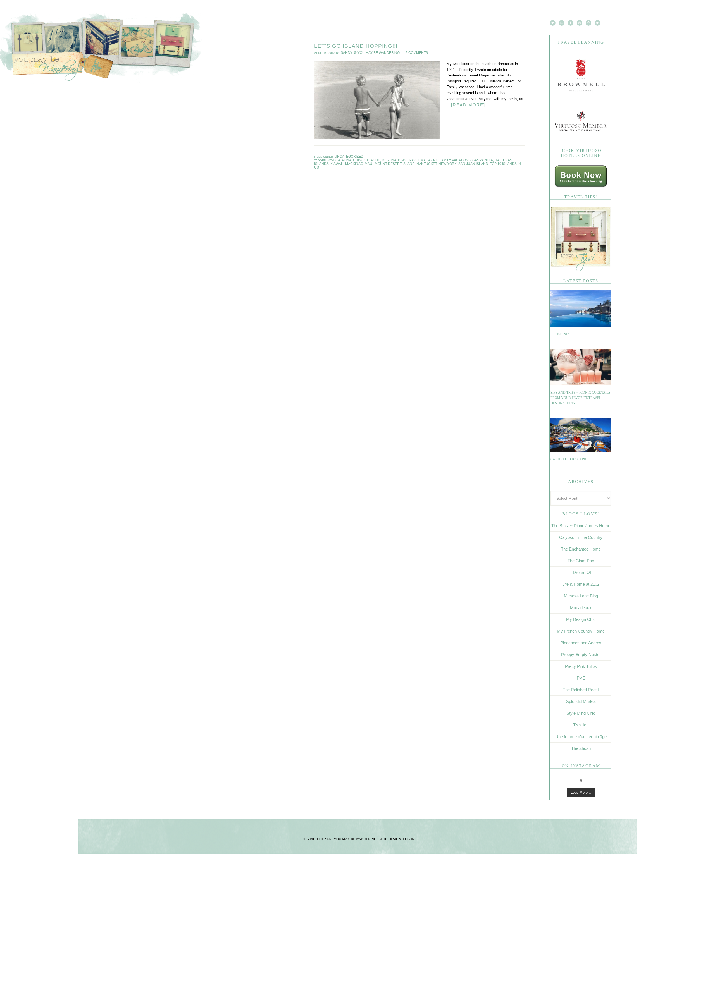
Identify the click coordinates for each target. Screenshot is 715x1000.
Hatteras (479, 158)
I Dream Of (581, 572)
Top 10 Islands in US (452, 161)
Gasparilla (462, 158)
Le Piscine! (559, 334)
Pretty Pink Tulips (581, 666)
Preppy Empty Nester (581, 654)
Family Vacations (438, 158)
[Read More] (466, 104)
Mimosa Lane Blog (581, 596)
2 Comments (406, 52)
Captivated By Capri (568, 459)
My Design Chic (580, 619)
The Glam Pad (581, 560)
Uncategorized (347, 155)
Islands (495, 158)
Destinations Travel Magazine (399, 158)
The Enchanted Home (581, 549)
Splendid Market (581, 701)
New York (400, 161)
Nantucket (383, 161)
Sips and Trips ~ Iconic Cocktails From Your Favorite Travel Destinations (580, 398)
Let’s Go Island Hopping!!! (355, 46)
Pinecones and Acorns (580, 642)
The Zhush (581, 748)
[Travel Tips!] (580, 270)
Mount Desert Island (356, 161)
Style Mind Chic (580, 713)
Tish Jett (580, 725)
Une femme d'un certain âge (581, 736)
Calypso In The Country (580, 537)
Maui (334, 161)
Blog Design (389, 839)
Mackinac (321, 161)
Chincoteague (362, 158)
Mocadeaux (581, 607)
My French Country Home (581, 631)
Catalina (342, 158)
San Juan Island (422, 161)
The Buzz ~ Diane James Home (580, 525)
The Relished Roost (581, 689)
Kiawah (508, 158)
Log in (408, 839)
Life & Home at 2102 (580, 584)
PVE (581, 678)
